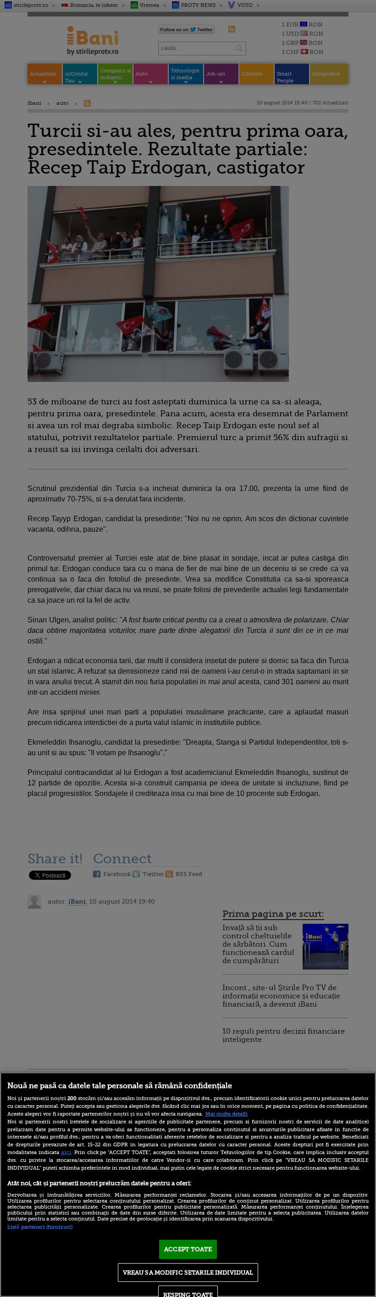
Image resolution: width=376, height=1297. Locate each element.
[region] (188, 1184)
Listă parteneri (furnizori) (39, 1227)
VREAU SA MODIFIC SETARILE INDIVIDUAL (188, 1272)
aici (66, 1152)
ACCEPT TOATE (188, 1249)
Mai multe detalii (226, 1114)
